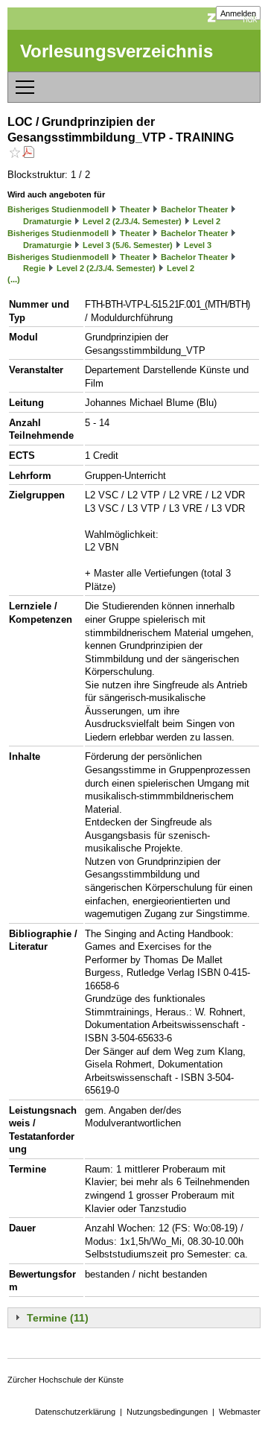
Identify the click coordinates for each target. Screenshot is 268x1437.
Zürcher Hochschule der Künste (65, 1379)
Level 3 (197, 245)
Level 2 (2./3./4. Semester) (132, 221)
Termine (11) (58, 1318)
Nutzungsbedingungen (167, 1411)
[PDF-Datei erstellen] (28, 153)
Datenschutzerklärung (75, 1411)
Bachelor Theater (194, 209)
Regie (34, 268)
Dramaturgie (47, 221)
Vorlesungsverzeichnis (116, 51)
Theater (135, 209)
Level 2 (206, 221)
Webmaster (240, 1411)
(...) (13, 279)
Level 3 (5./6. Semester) (128, 245)
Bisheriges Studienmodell (58, 209)
